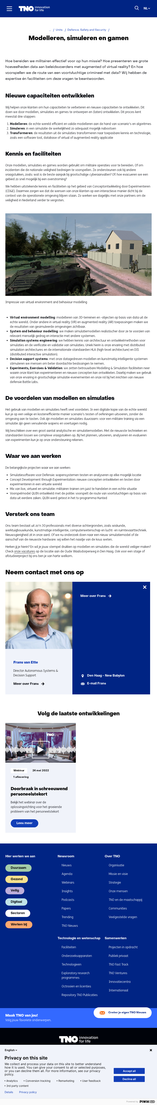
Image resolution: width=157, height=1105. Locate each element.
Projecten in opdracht (123, 947)
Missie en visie (118, 874)
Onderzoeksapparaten (77, 956)
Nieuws (67, 865)
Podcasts (68, 900)
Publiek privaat (118, 956)
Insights (67, 891)
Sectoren (18, 913)
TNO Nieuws (70, 926)
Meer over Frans (26, 684)
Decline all (129, 1079)
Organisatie (116, 865)
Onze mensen (118, 891)
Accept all (129, 1071)
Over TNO (112, 856)
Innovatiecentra (120, 982)
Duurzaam (18, 868)
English (10, 1050)
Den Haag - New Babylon (106, 675)
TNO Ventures (118, 973)
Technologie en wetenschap (79, 938)
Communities (118, 908)
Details (9, 1092)
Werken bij (19, 924)
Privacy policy (28, 1092)
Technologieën (71, 964)
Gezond (17, 879)
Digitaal (16, 902)
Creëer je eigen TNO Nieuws (127, 1012)
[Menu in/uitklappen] (9, 9)
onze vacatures (24, 551)
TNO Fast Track (118, 964)
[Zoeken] (137, 8)
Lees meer (27, 824)
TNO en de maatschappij (125, 900)
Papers (66, 908)
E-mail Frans (96, 683)
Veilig (15, 890)
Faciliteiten (69, 947)
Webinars (68, 882)
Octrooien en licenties (76, 986)
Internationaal (118, 990)
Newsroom (66, 856)
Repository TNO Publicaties (80, 995)
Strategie (115, 882)
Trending (67, 917)
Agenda (67, 874)
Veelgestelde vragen (123, 917)
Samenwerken (116, 938)
